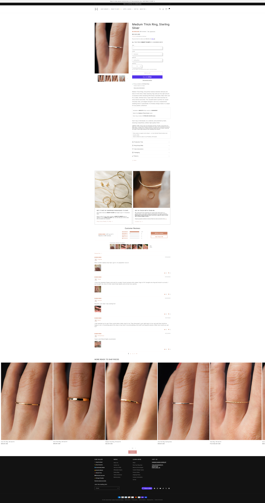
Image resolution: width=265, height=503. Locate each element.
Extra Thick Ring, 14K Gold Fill (60, 441)
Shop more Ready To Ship (104, 221)
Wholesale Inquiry (118, 469)
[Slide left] (96, 78)
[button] (105, 9)
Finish (133, 51)
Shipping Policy (136, 474)
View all (132, 452)
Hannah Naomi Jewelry (110, 499)
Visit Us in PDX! (117, 467)
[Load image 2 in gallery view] (108, 78)
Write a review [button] (159, 233)
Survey (134, 479)
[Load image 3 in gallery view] (115, 78)
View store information (139, 87)
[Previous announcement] (95, 4)
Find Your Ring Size (137, 465)
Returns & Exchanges (138, 467)
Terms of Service (118, 474)
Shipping (134, 36)
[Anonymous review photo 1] (98, 344)
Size (133, 45)
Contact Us (138, 221)
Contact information (159, 499)
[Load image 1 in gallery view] (101, 78)
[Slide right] (127, 78)
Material (134, 57)
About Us (116, 462)
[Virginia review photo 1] (98, 268)
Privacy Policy (136, 472)
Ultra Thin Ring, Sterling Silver (165, 441)
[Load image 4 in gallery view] (122, 78)
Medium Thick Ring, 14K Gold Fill (113, 441)
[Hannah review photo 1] (98, 309)
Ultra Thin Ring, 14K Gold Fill (7, 441)
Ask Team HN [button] (159, 236)
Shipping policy (150, 499)
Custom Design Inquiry (138, 469)
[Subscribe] (117, 488)
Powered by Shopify (119, 499)
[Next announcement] (169, 4)
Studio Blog (116, 472)
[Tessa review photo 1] (98, 289)
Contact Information (138, 477)
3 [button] (132, 353)
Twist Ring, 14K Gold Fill (215, 441)
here (127, 18)
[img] (98, 257)
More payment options (147, 80)
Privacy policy (134, 499)
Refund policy (117, 477)
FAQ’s (134, 462)
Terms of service (142, 499)
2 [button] (130, 353)
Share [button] (135, 160)
